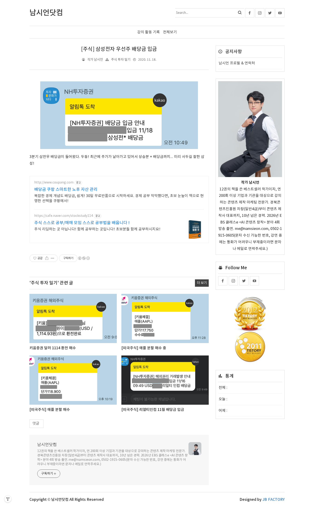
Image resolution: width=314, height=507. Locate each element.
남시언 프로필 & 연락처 (237, 63)
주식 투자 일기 (120, 60)
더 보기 (202, 283)
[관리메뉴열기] (7, 499)
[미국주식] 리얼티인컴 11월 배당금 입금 (152, 410)
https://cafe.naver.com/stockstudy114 (63, 216)
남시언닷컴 (47, 444)
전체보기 (170, 32)
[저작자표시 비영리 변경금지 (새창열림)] (83, 258)
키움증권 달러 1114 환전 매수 (52, 348)
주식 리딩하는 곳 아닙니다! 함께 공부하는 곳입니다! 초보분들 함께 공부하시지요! (97, 229)
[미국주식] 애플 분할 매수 (49, 410)
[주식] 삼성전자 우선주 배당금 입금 (119, 49)
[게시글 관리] (52, 258)
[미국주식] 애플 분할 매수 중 (143, 348)
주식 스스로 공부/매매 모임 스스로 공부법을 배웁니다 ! (82, 223)
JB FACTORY (274, 500)
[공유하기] (47, 258)
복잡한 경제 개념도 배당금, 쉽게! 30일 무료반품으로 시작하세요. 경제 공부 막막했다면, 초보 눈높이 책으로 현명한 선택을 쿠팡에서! (119, 198)
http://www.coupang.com (54, 182)
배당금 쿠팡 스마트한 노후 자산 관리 (65, 189)
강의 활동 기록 (148, 32)
